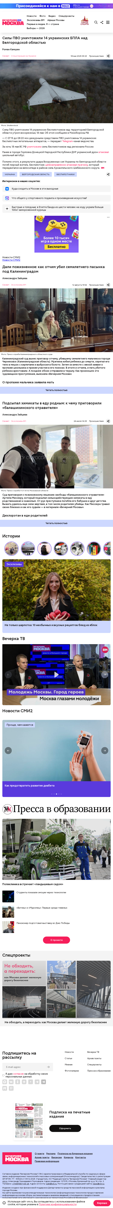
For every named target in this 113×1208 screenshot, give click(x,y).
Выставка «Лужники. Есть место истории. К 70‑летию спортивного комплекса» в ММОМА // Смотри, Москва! (11, 548)
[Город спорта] (84, 22)
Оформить (65, 1128)
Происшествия (96, 56)
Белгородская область (35, 174)
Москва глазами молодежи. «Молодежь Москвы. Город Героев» (56, 674)
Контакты (80, 1157)
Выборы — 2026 (36, 28)
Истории (11, 536)
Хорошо (102, 1203)
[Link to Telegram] (37, 1081)
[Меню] (108, 22)
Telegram (67, 141)
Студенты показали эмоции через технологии (41, 892)
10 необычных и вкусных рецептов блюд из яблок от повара (56, 590)
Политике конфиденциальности (58, 1204)
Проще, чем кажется (19, 725)
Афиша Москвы (55, 20)
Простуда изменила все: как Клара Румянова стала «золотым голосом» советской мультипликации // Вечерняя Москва (60, 548)
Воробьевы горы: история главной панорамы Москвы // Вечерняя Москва (27, 548)
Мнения (68, 1065)
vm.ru (4, 1181)
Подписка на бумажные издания (75, 1154)
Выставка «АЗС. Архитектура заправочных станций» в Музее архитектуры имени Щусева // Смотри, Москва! (93, 548)
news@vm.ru (98, 1184)
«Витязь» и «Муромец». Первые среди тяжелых (41, 907)
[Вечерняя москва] (17, 1158)
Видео (52, 16)
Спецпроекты (66, 16)
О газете (39, 1154)
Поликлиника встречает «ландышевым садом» (32, 884)
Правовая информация (47, 1161)
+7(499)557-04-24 (20, 1184)
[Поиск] (96, 22)
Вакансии (56, 1157)
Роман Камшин (11, 49)
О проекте (56, 940)
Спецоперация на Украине (23, 56)
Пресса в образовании (99, 1071)
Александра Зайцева (14, 278)
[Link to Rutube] (4, 1088)
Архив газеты (94, 1058)
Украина (10, 174)
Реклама (50, 1154)
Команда (68, 1157)
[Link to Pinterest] (11, 1088)
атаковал (103, 152)
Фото (42, 16)
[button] (106, 548)
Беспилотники (65, 174)
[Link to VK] (11, 1081)
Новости (31, 16)
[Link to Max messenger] (4, 1081)
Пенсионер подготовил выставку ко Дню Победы (43, 923)
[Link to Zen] (24, 1081)
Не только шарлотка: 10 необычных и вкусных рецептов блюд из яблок (51, 625)
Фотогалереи (72, 1071)
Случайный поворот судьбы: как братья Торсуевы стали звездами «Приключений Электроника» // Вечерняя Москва (77, 548)
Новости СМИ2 (11, 260)
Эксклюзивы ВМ (35, 20)
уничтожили (34, 146)
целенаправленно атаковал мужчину (66, 164)
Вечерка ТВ (13, 638)
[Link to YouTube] (30, 1081)
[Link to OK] (17, 1081)
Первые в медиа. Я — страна (43, 24)
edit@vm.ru (51, 1184)
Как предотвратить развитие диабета (56, 750)
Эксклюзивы (14, 564)
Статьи (68, 1058)
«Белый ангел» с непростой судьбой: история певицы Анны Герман (44, 548)
